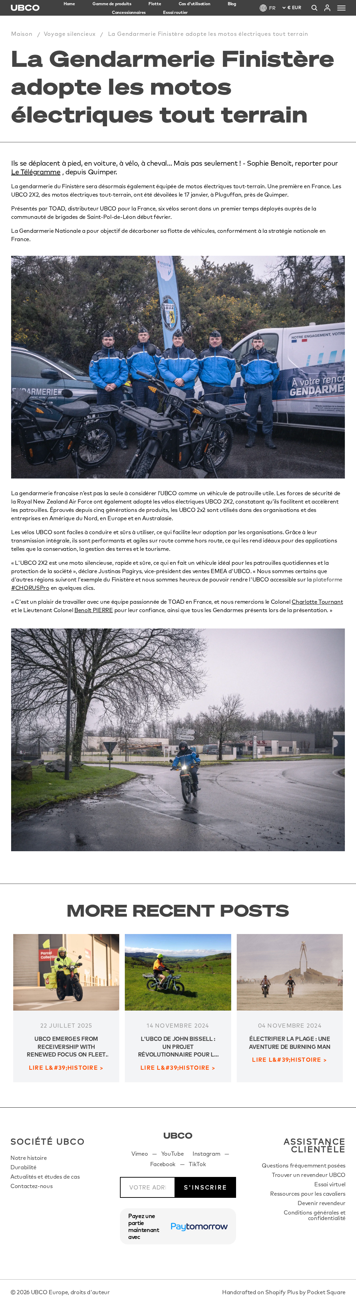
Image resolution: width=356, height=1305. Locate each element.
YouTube (172, 1153)
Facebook (163, 1164)
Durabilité (23, 1167)
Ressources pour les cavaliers (308, 1193)
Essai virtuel (330, 1184)
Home (69, 3)
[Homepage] (25, 7)
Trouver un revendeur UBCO (309, 1174)
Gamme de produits (111, 3)
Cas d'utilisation (194, 3)
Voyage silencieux (70, 33)
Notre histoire (28, 1157)
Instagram (206, 1153)
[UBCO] (178, 1135)
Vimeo (139, 1153)
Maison (22, 33)
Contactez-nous (31, 1186)
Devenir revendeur (322, 1203)
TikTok (197, 1164)
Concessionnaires (129, 12)
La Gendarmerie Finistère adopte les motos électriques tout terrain (208, 33)
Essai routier (175, 12)
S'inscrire (205, 1187)
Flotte (154, 3)
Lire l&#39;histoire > (66, 1067)
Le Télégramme (35, 171)
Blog (232, 3)
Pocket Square (326, 1292)
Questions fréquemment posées (304, 1165)
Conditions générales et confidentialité (315, 1215)
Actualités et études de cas (45, 1176)
